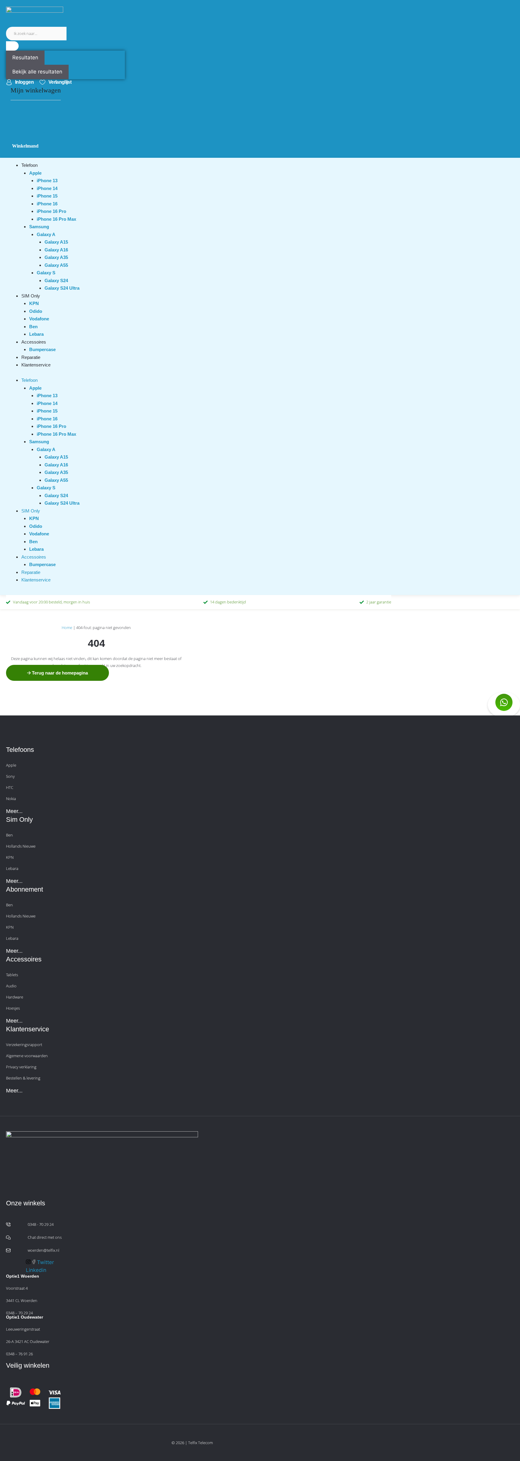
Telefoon (29, 165)
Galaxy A (46, 234)
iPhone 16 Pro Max (56, 219)
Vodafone (39, 318)
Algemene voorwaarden (27, 1055)
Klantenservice (36, 364)
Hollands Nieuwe (21, 846)
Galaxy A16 (56, 249)
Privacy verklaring (21, 1067)
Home (67, 627)
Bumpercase (42, 349)
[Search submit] (12, 46)
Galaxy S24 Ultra (62, 288)
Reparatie (30, 357)
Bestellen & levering (23, 1078)
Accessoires (33, 341)
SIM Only (30, 295)
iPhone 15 (47, 195)
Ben (33, 326)
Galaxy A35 (56, 257)
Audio (11, 986)
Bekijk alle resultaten (37, 72)
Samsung (39, 226)
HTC (9, 787)
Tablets (12, 974)
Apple (35, 173)
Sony (10, 776)
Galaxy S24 (56, 280)
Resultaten (25, 58)
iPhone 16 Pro (51, 211)
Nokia (11, 798)
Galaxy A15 (56, 242)
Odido (35, 311)
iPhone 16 (47, 203)
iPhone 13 (47, 180)
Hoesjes (13, 1008)
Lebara (36, 334)
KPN (34, 303)
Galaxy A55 (56, 265)
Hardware (14, 997)
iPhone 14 (47, 188)
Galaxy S (46, 272)
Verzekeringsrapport (24, 1044)
